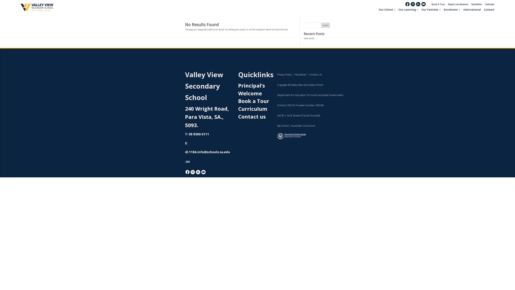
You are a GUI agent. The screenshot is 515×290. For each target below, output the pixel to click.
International (472, 9)
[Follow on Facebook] (187, 172)
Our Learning (407, 9)
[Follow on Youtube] (423, 4)
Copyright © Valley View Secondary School (300, 84)
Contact (489, 9)
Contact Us (316, 74)
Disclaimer (300, 74)
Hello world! (309, 38)
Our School (386, 9)
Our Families (430, 9)
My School (283, 125)
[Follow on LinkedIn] (418, 4)
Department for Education (291, 95)
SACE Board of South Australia (303, 115)
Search (325, 25)
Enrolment (451, 9)
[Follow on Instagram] (413, 4)
